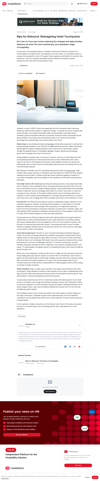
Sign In (94, 3)
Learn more (5, 478)
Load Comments (50, 391)
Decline (87, 477)
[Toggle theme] (72, 3)
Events (73, 11)
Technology (31, 32)
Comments (41, 73)
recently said (70, 171)
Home (4, 11)
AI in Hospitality (39, 11)
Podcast (55, 11)
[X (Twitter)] (75, 346)
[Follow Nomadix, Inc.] (80, 325)
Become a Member (22, 435)
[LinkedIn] (65, 346)
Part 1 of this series (47, 144)
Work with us (83, 3)
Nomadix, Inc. (24, 65)
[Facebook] (70, 346)
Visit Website (41, 346)
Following (10, 11)
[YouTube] (79, 346)
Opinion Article (21, 32)
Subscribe (78, 465)
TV (48, 11)
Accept (95, 477)
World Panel (64, 11)
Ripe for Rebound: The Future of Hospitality (41, 361)
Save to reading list (26, 73)
